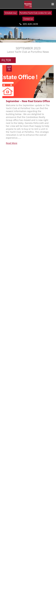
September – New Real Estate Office (28, 101)
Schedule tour (11, 13)
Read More (11, 143)
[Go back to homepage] (28, 5)
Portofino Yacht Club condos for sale (35, 13)
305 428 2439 (30, 24)
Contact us (28, 18)
